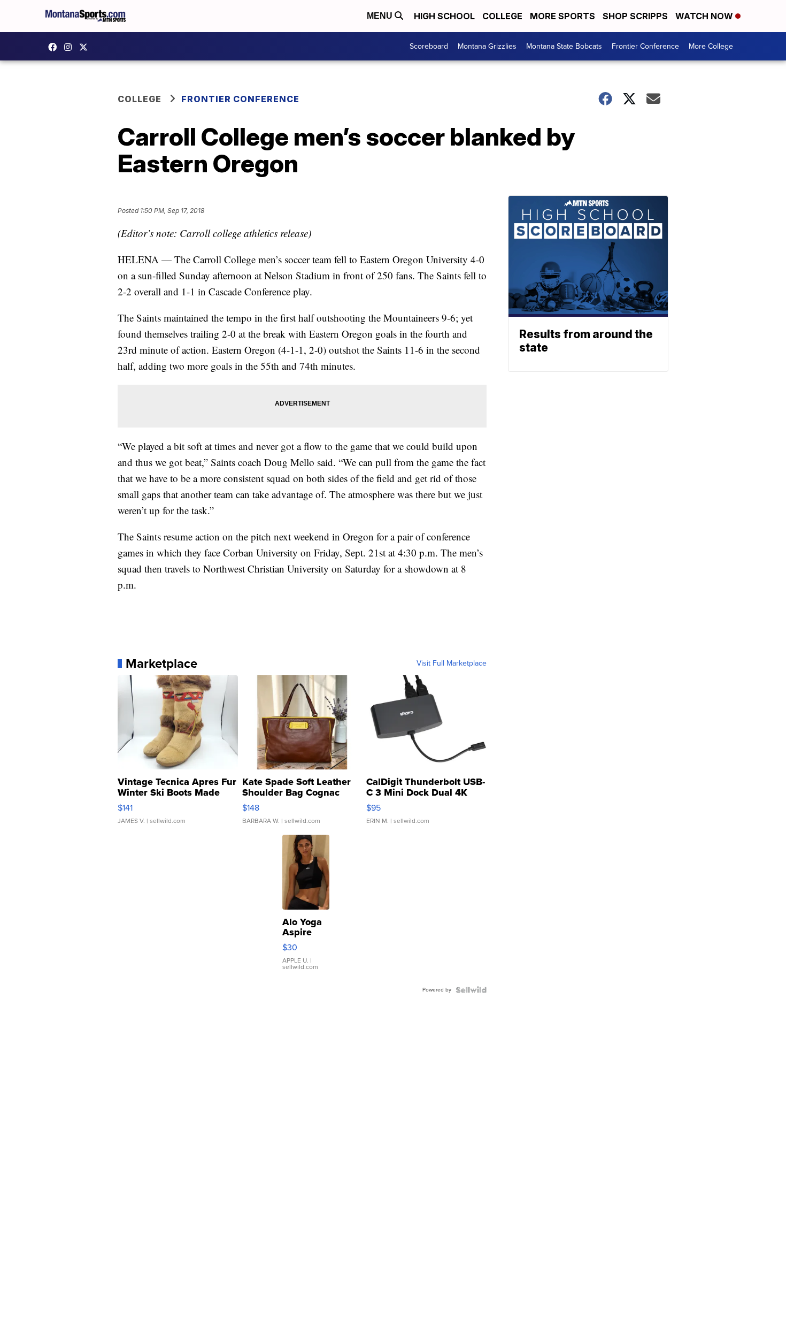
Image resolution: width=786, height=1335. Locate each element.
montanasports (55, 47)
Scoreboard (429, 46)
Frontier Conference (645, 46)
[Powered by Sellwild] (471, 990)
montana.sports (70, 47)
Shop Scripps (635, 16)
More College (711, 46)
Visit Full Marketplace (452, 663)
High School (444, 16)
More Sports (562, 16)
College (502, 16)
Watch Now (705, 16)
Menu (381, 15)
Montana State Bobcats (564, 46)
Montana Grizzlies (487, 46)
